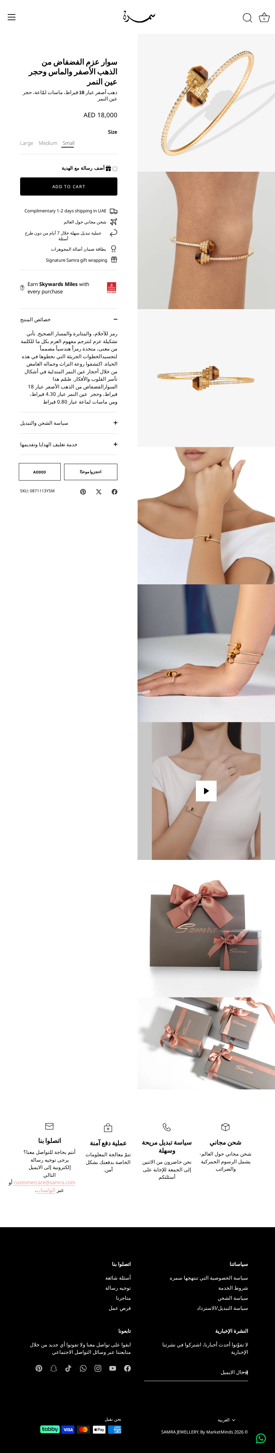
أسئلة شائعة (118, 1277)
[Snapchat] (53, 1367)
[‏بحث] (247, 18)
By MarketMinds (216, 1432)
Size (112, 132)
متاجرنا (123, 1297)
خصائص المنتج (35, 319)
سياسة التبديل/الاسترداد (222, 1307)
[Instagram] (98, 1367)
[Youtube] (112, 1367)
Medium (48, 143)
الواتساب (45, 1190)
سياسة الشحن (233, 1297)
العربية (224, 1420)
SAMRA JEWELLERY (179, 1432)
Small (68, 143)
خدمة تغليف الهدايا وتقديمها (48, 444)
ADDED (39, 471)
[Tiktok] (68, 1367)
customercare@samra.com (43, 1182)
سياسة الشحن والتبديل (44, 422)
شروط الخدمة (233, 1287)
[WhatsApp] (83, 1367)
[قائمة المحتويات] (11, 17)
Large (26, 143)
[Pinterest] (39, 1367)
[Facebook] (127, 1367)
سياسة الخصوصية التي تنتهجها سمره (209, 1277)
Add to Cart (69, 186)
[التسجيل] (244, 1372)
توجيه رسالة (118, 1287)
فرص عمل (120, 1307)
